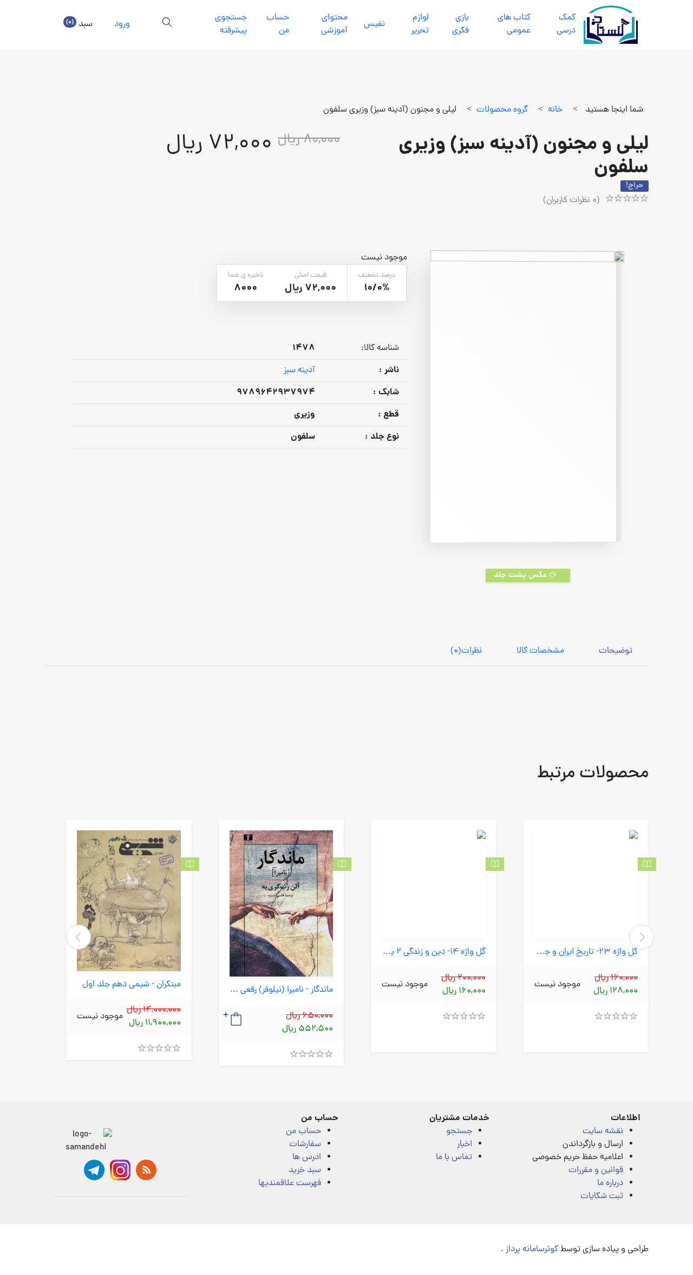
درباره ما (610, 1183)
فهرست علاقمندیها (289, 1183)
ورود (122, 24)
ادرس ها (306, 1157)
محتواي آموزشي (334, 24)
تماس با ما (454, 1157)
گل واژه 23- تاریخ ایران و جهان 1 (586, 952)
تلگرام (94, 1170)
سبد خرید (305, 1170)
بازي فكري (460, 24)
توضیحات (615, 651)
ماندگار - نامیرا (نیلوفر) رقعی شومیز (282, 990)
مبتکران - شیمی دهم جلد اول (131, 985)
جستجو (459, 1131)
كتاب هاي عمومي (514, 24)
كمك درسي (566, 24)
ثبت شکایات (601, 1196)
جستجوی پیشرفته (231, 24)
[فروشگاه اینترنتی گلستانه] (611, 24)
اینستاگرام (120, 1170)
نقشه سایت (603, 1131)
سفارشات (305, 1144)
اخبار (464, 1144)
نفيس (374, 24)
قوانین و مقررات (595, 1170)
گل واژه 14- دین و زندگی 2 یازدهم (434, 952)
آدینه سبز (299, 370)
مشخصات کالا (540, 651)
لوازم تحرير (420, 24)
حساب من (277, 24)
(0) (466, 651)
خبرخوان (146, 1170)
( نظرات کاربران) (571, 200)
